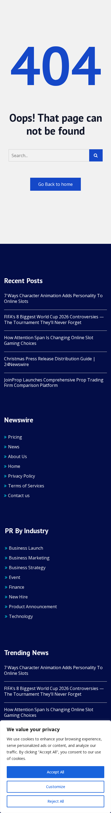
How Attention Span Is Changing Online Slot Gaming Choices (48, 340)
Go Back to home (55, 184)
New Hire (18, 597)
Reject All (55, 801)
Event (14, 577)
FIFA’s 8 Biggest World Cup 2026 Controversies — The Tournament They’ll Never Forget (54, 319)
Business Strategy (27, 567)
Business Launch (26, 548)
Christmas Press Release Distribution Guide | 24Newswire (49, 361)
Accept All (55, 772)
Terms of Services (26, 486)
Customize (55, 786)
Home (14, 466)
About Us (17, 456)
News (13, 447)
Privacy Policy (21, 476)
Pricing (15, 437)
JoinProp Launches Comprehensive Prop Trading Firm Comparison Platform (53, 382)
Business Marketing (29, 558)
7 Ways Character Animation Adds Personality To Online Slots (53, 298)
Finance (16, 587)
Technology (21, 616)
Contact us (19, 495)
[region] (55, 766)
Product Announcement (33, 606)
